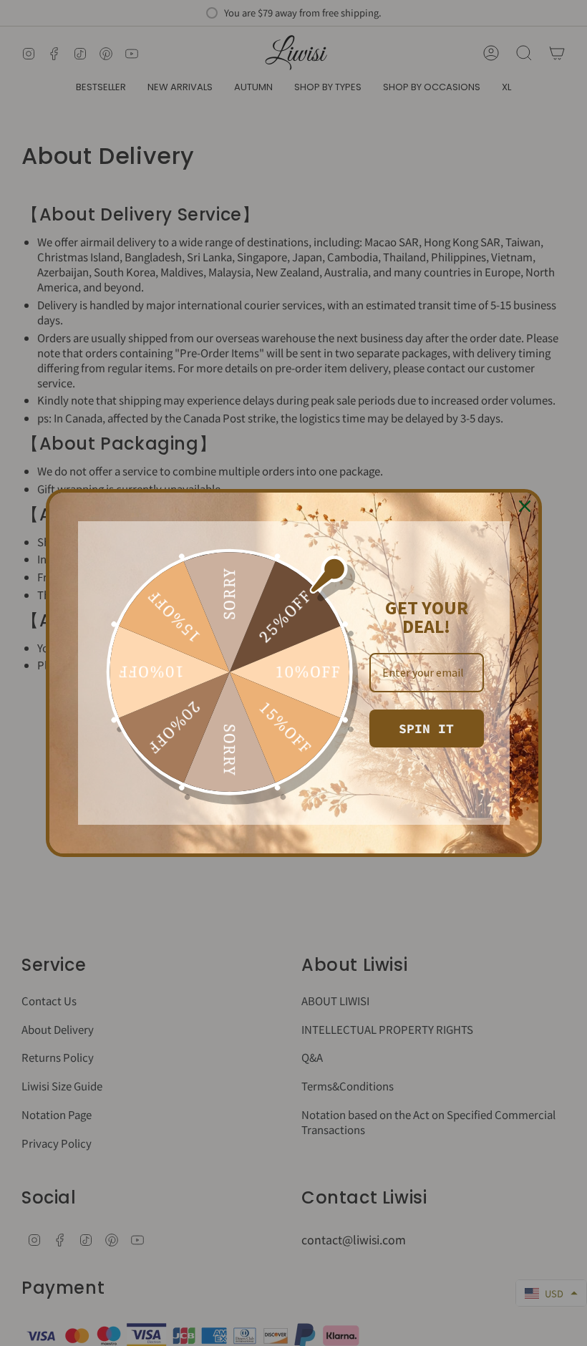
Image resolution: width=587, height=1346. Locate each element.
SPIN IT (426, 728)
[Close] (525, 506)
